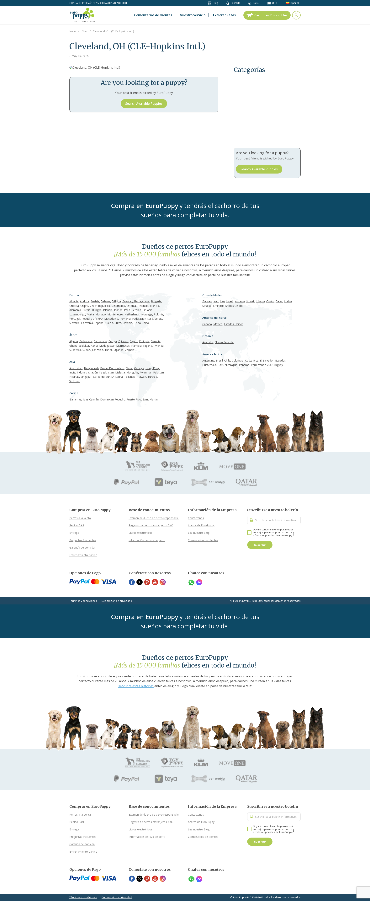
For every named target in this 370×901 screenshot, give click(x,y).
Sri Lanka (117, 376)
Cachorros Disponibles (271, 15)
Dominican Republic (112, 399)
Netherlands (132, 314)
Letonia (136, 310)
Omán (270, 301)
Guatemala (209, 365)
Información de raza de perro (147, 540)
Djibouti (123, 341)
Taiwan (141, 376)
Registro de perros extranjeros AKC (151, 525)
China (129, 368)
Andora (84, 301)
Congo (112, 341)
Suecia (109, 323)
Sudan (86, 350)
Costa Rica (251, 360)
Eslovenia (87, 323)
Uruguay (277, 365)
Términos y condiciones (83, 601)
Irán (216, 301)
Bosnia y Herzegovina (136, 301)
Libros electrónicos (140, 532)
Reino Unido (141, 323)
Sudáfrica (75, 350)
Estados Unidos (233, 324)
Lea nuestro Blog (198, 532)
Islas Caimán (91, 399)
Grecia (86, 310)
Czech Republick (100, 306)
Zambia (130, 350)
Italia (127, 310)
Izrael (229, 301)
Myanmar (146, 372)
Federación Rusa (142, 318)
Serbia (158, 318)
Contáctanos (196, 518)
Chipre (84, 306)
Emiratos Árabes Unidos (228, 306)
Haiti (220, 365)
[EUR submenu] (278, 3)
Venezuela (264, 365)
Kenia (94, 345)
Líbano (260, 301)
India (72, 372)
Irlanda (118, 310)
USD (274, 3)
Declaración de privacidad (117, 601)
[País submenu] (258, 3)
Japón (94, 372)
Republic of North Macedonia (100, 318)
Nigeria (147, 345)
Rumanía (125, 318)
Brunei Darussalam (112, 368)
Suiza (118, 323)
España (98, 323)
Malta (90, 314)
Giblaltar (84, 345)
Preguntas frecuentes (82, 540)
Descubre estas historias (136, 686)
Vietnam (74, 381)
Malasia (120, 372)
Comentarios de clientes (203, 540)
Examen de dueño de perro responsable (154, 518)
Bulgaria (156, 301)
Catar (279, 301)
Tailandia (129, 376)
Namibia (136, 345)
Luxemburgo (77, 314)
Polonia (158, 314)
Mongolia (132, 372)
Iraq (222, 301)
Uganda (119, 350)
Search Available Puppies (143, 103)
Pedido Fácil (76, 525)
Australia (207, 342)
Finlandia (142, 306)
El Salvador (267, 360)
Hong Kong (152, 368)
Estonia (131, 306)
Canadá (207, 324)
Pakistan (158, 372)
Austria (95, 301)
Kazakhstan (106, 372)
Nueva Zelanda (224, 342)
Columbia (238, 360)
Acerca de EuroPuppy (201, 525)
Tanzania (97, 350)
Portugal (74, 318)
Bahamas (75, 399)
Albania (73, 301)
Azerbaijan (75, 368)
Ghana (73, 345)
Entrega (74, 532)
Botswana (85, 341)
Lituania (147, 310)
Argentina (208, 360)
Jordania (240, 301)
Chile (227, 360)
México (217, 324)
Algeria (73, 341)
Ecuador (280, 360)
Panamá (244, 365)
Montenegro (115, 314)
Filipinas (74, 376)
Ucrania (127, 323)
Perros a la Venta (80, 518)
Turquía (152, 376)
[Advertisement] (267, 113)
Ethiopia (144, 341)
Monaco (100, 314)
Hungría (97, 310)
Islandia (108, 310)
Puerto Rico (133, 399)
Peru (254, 365)
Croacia (74, 306)
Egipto (134, 341)
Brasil (219, 360)
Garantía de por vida (82, 547)
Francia (154, 306)
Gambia (155, 341)
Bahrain (207, 301)
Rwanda (159, 345)
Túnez (108, 350)
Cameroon (100, 341)
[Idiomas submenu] (300, 3)
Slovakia (74, 323)
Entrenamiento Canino (83, 555)
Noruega (146, 314)
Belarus (105, 301)
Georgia (139, 368)
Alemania (75, 310)
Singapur (86, 376)
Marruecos (123, 345)
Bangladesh (91, 368)
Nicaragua (231, 365)
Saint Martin (150, 399)
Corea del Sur (101, 376)
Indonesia (83, 372)
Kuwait (250, 301)
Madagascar (107, 345)
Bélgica (116, 301)
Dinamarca (118, 306)
